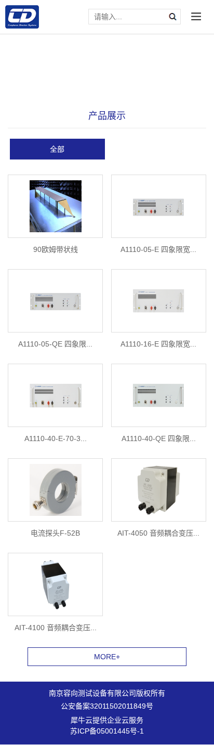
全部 (57, 149)
